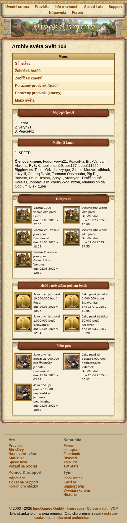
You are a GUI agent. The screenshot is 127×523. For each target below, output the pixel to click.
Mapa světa (25, 100)
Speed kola (93, 7)
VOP (114, 508)
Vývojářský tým (77, 490)
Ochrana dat (97, 508)
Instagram (72, 450)
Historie (70, 495)
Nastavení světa (22, 454)
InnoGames (73, 478)
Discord (70, 458)
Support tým (74, 486)
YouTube (71, 462)
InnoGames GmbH (48, 508)
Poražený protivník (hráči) (36, 86)
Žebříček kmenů (28, 78)
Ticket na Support (23, 482)
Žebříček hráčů (27, 71)
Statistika (17, 458)
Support (115, 7)
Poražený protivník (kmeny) (38, 93)
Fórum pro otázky (23, 486)
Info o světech (66, 7)
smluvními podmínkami (72, 518)
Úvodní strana (17, 7)
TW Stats (71, 466)
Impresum (75, 508)
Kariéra (70, 482)
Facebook (72, 454)
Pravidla (42, 7)
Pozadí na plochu (23, 466)
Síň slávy (22, 63)
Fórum (77, 13)
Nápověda (57, 13)
